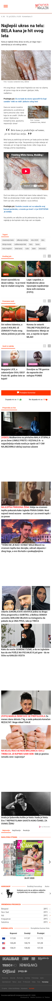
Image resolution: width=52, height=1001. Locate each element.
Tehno (14, 982)
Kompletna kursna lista (40, 928)
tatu (30, 244)
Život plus (20, 978)
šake (34, 249)
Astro (47, 886)
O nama (4, 988)
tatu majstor (7, 249)
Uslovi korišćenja (13, 988)
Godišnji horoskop (34, 886)
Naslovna (5, 978)
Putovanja (35, 978)
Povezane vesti (8, 301)
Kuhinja (27, 978)
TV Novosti (26, 982)
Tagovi (5, 235)
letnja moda (6, 244)
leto (42, 240)
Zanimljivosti (6, 982)
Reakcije (26, 830)
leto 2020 (34, 240)
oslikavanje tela (20, 244)
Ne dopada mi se (37, 399)
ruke (27, 249)
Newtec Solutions (36, 997)
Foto (38, 982)
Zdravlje (12, 978)
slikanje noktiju (22, 240)
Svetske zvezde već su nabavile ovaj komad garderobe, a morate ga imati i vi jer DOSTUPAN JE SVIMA (26, 209)
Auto (19, 982)
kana (37, 244)
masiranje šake (8, 240)
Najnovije (6, 830)
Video (34, 982)
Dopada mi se (12, 399)
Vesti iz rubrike (8, 346)
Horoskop (45, 982)
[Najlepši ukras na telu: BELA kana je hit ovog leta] (26, 65)
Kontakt (31, 988)
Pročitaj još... (7, 256)
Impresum (24, 988)
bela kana (18, 249)
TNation (47, 997)
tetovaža (42, 249)
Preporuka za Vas (9, 408)
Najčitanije (16, 830)
